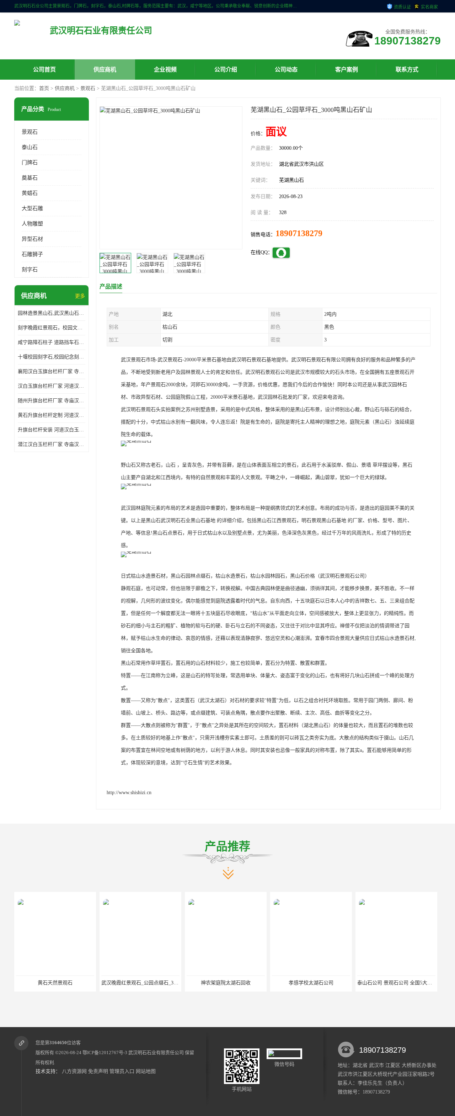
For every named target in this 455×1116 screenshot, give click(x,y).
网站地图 (146, 1071)
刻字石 (30, 269)
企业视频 (165, 70)
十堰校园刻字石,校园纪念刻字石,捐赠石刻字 (51, 357)
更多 (80, 296)
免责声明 (98, 1071)
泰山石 (30, 147)
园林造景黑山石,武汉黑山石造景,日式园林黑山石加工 (51, 313)
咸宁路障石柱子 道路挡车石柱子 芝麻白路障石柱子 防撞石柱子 (51, 342)
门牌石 (30, 162)
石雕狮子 (32, 254)
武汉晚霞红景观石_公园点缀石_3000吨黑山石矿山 (70, 982)
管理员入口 (121, 1071)
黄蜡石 (30, 193)
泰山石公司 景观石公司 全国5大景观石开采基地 (324, 982)
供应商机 (104, 70)
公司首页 (44, 70)
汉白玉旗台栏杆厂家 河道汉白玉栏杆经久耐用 (51, 386)
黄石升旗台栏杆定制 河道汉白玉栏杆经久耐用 (51, 415)
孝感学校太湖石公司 (225, 982)
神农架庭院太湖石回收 (140, 982)
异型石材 (32, 239)
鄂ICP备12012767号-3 (104, 1052)
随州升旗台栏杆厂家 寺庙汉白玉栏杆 (51, 400)
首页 (44, 88)
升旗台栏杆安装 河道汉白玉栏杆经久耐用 (51, 429)
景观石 (87, 88)
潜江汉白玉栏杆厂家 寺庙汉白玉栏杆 (51, 444)
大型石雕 (32, 208)
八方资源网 (74, 1071)
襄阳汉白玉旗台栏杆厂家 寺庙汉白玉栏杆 (51, 371)
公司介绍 (225, 70)
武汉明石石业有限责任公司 (156, 1052)
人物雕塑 (32, 224)
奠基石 (30, 178)
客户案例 (346, 70)
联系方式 (407, 70)
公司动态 (286, 70)
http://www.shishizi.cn (129, 792)
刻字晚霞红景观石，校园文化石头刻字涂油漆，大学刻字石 (51, 327)
